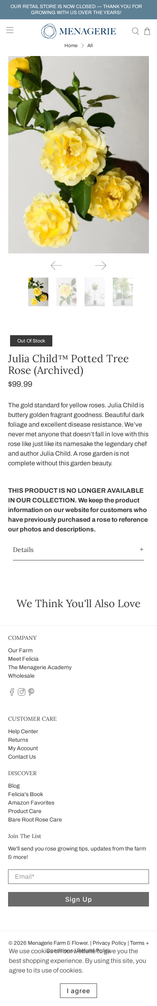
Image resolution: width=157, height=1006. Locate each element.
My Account (23, 748)
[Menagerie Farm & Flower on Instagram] (21, 694)
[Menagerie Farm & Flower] (78, 31)
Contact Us (22, 757)
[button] (79, 549)
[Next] (101, 265)
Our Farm (20, 650)
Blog (14, 786)
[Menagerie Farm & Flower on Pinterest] (31, 694)
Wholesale (21, 676)
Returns (18, 740)
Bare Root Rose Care (35, 820)
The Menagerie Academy (40, 667)
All (90, 45)
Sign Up (78, 899)
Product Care (24, 811)
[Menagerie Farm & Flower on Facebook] (12, 694)
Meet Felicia (23, 659)
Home (71, 45)
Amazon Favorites (31, 803)
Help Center (23, 731)
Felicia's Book (25, 794)
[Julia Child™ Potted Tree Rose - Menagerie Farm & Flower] (78, 155)
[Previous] (56, 265)
